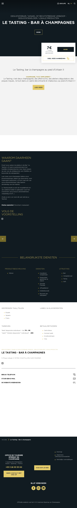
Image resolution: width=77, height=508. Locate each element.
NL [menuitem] (69, 3)
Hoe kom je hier (42, 467)
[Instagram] (38, 488)
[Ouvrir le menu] (2, 3)
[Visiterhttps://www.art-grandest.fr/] (37, 499)
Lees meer (38, 87)
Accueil (4, 439)
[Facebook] (33, 488)
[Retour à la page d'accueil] (13, 3)
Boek (38, 32)
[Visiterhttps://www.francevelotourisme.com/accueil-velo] (40, 498)
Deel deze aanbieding (56, 58)
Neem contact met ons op (14, 474)
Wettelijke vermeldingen (65, 459)
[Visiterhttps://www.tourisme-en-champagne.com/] (39, 499)
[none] (70, 3)
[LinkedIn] (44, 488)
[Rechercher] (74, 3)
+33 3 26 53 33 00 (14, 467)
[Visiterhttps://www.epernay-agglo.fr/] (40, 499)
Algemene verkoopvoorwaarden (62, 455)
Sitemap (59, 452)
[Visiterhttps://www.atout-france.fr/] (36, 499)
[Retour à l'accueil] (14, 449)
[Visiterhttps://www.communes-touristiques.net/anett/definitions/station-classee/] (39, 498)
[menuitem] (69, 3)
